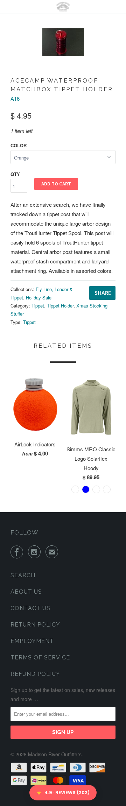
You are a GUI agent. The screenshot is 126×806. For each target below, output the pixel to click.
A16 (15, 98)
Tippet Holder (60, 305)
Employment (32, 641)
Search (22, 575)
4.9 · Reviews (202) (67, 792)
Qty (15, 174)
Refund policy (35, 674)
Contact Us (30, 608)
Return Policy (35, 624)
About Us (26, 591)
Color (18, 145)
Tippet (37, 305)
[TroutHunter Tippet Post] (62, 42)
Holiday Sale (38, 297)
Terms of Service (40, 657)
